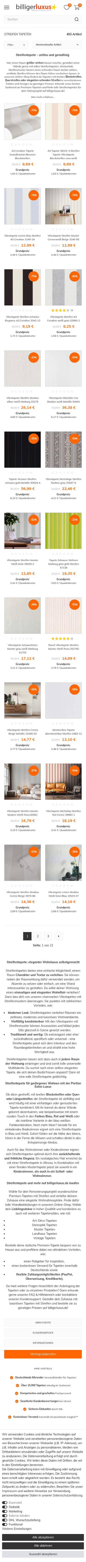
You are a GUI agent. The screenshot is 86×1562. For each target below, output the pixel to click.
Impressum (9, 1491)
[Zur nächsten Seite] (58, 936)
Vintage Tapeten (44, 1238)
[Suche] (77, 19)
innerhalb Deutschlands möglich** (45, 1416)
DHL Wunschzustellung (24, 1520)
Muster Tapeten (44, 1229)
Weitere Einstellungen (17, 1529)
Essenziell (15, 1503)
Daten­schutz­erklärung (67, 1495)
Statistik (14, 1507)
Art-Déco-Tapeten (44, 1221)
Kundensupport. (31, 1299)
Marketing (15, 1511)
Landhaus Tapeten (44, 1234)
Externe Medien (19, 1516)
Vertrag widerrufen (43, 1354)
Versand (42, 1266)
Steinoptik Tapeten (44, 1225)
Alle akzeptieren (43, 1537)
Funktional (16, 1524)
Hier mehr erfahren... (43, 97)
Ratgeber (38, 1261)
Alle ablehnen (43, 1545)
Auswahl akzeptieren (43, 1554)
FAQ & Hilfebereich (41, 1295)
